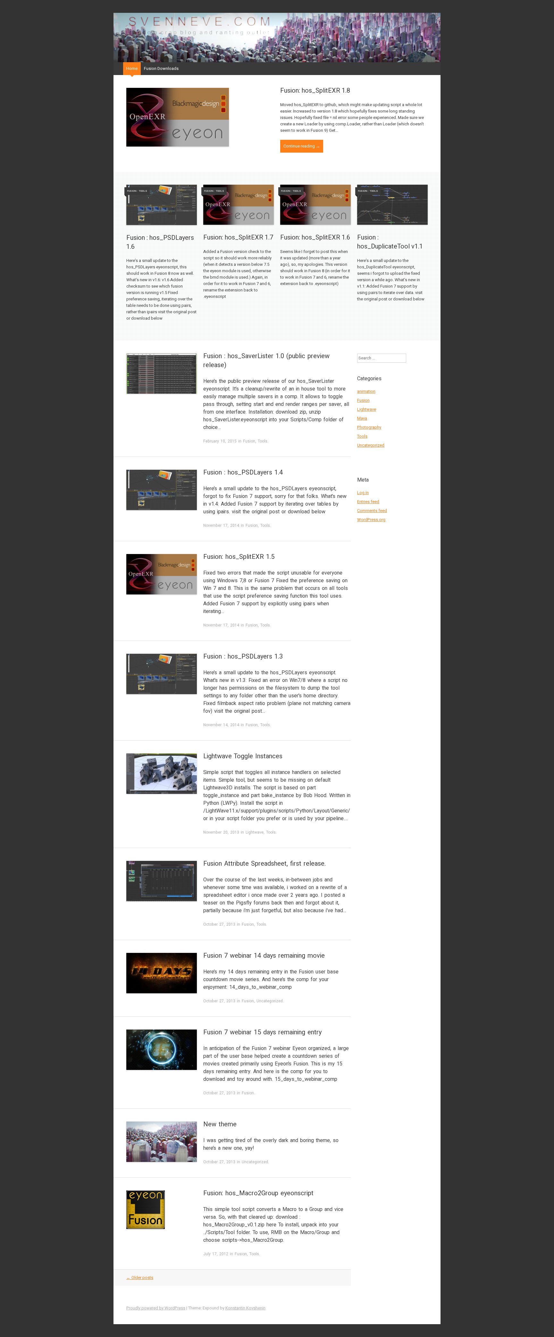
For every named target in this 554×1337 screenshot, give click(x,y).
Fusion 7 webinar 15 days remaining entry (262, 1032)
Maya (362, 418)
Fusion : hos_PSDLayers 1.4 (243, 472)
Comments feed (372, 511)
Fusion (132, 191)
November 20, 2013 (221, 832)
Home (132, 68)
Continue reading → (301, 146)
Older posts (139, 1277)
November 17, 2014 (221, 525)
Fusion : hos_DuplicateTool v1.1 (390, 242)
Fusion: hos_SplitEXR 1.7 (238, 237)
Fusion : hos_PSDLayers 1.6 (160, 242)
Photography (369, 427)
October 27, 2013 (219, 924)
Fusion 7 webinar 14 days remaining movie (264, 955)
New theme (220, 1124)
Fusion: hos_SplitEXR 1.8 (315, 90)
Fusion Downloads (161, 68)
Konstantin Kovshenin (245, 1308)
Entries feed (368, 502)
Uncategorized (269, 1001)
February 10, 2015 (220, 441)
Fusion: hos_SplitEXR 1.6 (315, 237)
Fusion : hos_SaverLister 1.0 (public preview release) (266, 360)
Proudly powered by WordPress (155, 1308)
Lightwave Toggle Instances (242, 756)
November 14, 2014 (221, 725)
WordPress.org (371, 520)
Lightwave (255, 832)
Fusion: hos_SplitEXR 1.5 (238, 556)
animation (366, 391)
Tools (143, 191)
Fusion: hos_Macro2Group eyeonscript (258, 1193)
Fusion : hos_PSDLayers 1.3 (243, 656)
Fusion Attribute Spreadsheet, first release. (264, 863)
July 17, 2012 (215, 1254)
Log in (363, 493)
